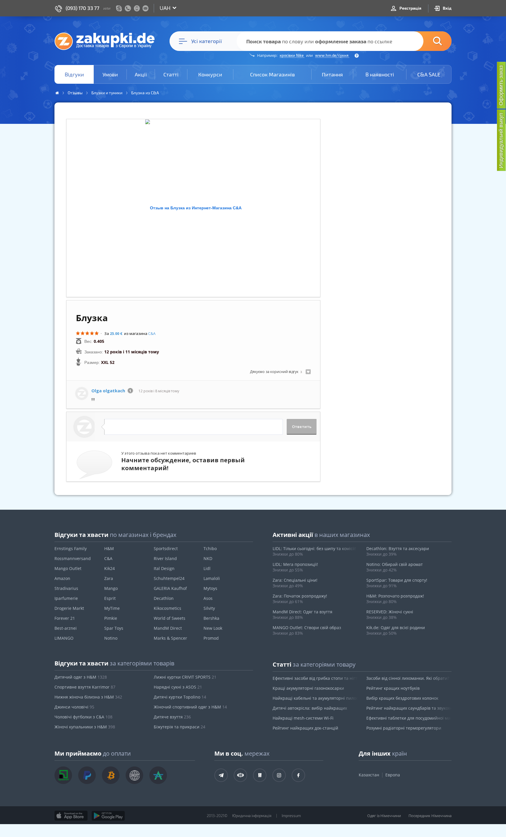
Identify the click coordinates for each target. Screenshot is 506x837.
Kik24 (109, 568)
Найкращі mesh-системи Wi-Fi (303, 718)
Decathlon (164, 598)
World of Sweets (169, 618)
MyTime (112, 608)
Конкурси (210, 74)
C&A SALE (428, 74)
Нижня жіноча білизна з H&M (88, 697)
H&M (109, 548)
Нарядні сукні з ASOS (178, 687)
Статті (171, 74)
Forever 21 (64, 618)
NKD (208, 558)
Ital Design (164, 568)
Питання (332, 74)
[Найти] (429, 41)
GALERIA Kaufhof (170, 588)
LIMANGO (63, 638)
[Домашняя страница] (57, 93)
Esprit (110, 598)
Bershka (211, 618)
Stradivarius (66, 588)
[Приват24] (63, 775)
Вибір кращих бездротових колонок (402, 698)
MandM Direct (168, 628)
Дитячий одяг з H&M (80, 677)
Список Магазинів (272, 74)
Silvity (209, 608)
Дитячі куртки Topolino (180, 697)
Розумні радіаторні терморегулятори (403, 728)
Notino (110, 638)
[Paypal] (87, 775)
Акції (141, 74)
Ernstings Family (70, 548)
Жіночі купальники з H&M (84, 727)
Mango (111, 588)
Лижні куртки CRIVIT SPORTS (185, 677)
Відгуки (74, 74)
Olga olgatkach (108, 390)
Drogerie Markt (69, 608)
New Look (213, 628)
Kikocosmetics (167, 608)
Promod (211, 638)
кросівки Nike (292, 55)
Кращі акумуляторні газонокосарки (308, 688)
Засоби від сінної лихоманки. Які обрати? (407, 678)
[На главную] (107, 41)
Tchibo (210, 548)
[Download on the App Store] (71, 816)
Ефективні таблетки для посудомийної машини (409, 718)
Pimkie (110, 618)
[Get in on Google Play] (108, 816)
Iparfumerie (66, 598)
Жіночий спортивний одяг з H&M (190, 707)
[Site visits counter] (171, 824)
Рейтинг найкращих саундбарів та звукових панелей (409, 708)
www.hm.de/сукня (332, 55)
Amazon (62, 578)
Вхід (447, 8)
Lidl (207, 568)
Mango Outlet (67, 568)
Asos (208, 598)
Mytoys (210, 588)
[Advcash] (158, 775)
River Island (165, 558)
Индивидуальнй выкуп (501, 140)
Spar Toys (113, 628)
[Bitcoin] (110, 775)
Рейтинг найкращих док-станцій (305, 728)
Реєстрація (410, 8)
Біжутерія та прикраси (179, 727)
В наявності (379, 74)
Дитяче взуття (172, 717)
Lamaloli (212, 578)
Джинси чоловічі (74, 707)
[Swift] (134, 775)
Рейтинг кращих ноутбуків (393, 688)
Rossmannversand (72, 558)
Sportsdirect (166, 548)
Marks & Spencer (170, 638)
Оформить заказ (501, 85)
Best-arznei (65, 628)
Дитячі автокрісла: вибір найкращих (310, 708)
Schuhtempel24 (169, 578)
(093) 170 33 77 (82, 8)
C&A (151, 333)
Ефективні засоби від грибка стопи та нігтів (315, 678)
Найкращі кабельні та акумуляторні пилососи (315, 698)
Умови (110, 74)
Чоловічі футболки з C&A (83, 717)
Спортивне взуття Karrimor (84, 687)
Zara (108, 578)
